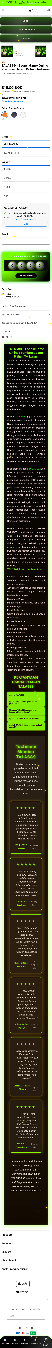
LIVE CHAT (45, 1343)
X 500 (7, 187)
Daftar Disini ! (33, 4)
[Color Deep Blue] (14, 115)
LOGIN (15, 1343)
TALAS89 (20, 416)
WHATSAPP (36, 1343)
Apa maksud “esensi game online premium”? (23, 703)
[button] (26, 306)
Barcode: (19, 73)
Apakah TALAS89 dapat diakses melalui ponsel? (25, 726)
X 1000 (7, 178)
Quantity (6, 234)
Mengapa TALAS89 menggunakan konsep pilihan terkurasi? (23, 711)
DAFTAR (25, 1343)
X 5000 (7, 169)
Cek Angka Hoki (26, 276)
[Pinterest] (12, 337)
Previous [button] (2, 3)
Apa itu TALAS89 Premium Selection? (25, 719)
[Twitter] (8, 337)
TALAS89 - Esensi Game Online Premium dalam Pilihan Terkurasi (26, 3)
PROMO (5, 1343)
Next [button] (49, 3)
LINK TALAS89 (11, 144)
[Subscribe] (42, 1316)
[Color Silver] (23, 115)
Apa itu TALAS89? (16, 695)
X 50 (6, 196)
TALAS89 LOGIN (12, 153)
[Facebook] (3, 337)
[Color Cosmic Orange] (5, 115)
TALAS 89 (34, 469)
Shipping (15, 91)
